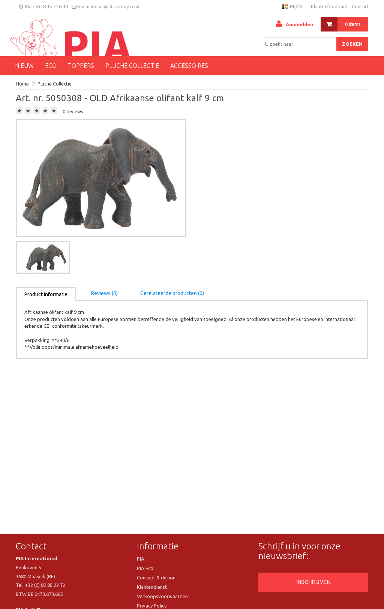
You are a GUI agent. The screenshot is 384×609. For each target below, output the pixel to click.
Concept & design (156, 577)
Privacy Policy (151, 605)
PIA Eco (145, 568)
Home (22, 83)
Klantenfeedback (329, 6)
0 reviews (73, 111)
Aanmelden (299, 24)
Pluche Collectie (132, 65)
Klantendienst (152, 587)
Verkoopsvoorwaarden (162, 596)
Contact (360, 6)
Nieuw (24, 65)
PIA (140, 558)
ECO (51, 65)
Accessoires (189, 65)
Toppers (81, 65)
